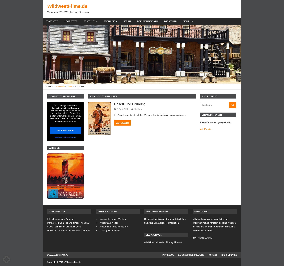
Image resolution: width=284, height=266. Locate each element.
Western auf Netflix (109, 223)
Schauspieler (157, 223)
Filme (180, 219)
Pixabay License (174, 242)
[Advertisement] (183, 8)
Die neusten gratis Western (113, 219)
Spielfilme (109, 21)
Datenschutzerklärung (191, 255)
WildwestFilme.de (67, 6)
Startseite (52, 21)
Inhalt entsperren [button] (65, 130)
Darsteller (170, 21)
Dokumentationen (147, 21)
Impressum (168, 255)
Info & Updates (229, 255)
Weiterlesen (122, 123)
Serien (127, 21)
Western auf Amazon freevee (114, 226)
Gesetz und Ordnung (130, 104)
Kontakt (212, 255)
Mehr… (187, 21)
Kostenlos (89, 21)
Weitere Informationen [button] (65, 137)
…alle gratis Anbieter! (110, 230)
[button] (6, 259)
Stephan (138, 109)
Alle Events (205, 129)
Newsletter (70, 21)
